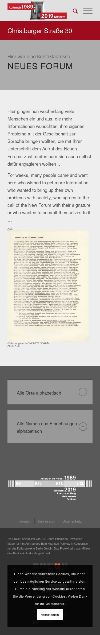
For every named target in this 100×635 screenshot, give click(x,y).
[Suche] (72, 10)
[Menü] (85, 10)
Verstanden (50, 614)
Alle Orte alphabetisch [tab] (39, 392)
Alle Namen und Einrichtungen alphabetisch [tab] (47, 427)
